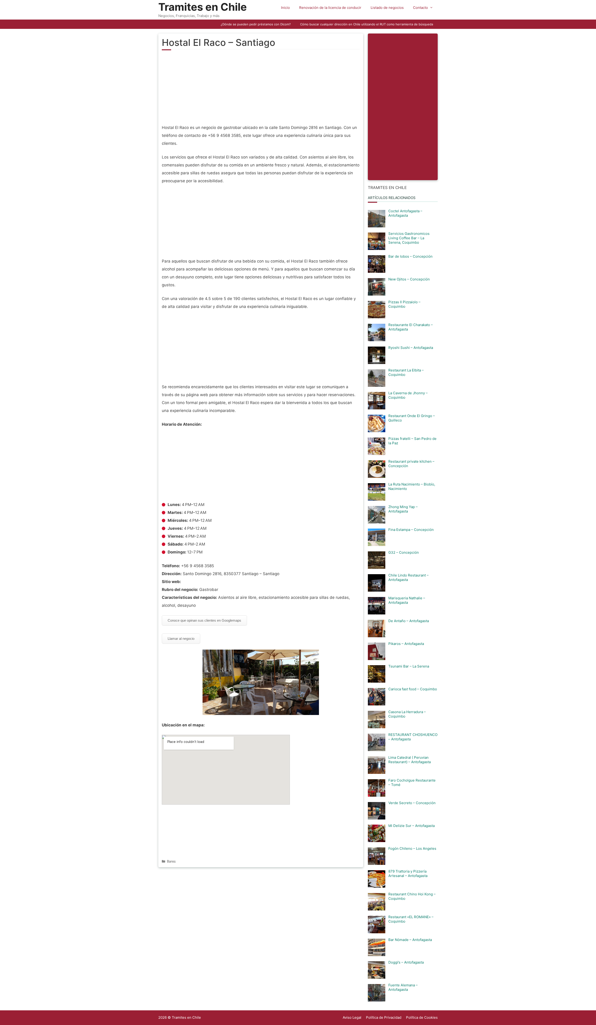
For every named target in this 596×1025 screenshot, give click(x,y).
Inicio (285, 7)
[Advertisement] (261, 89)
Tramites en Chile (202, 6)
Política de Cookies (422, 1017)
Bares (171, 861)
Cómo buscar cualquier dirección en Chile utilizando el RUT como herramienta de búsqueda (366, 24)
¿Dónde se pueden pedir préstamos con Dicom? (256, 24)
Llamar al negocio (181, 639)
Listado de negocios (387, 7)
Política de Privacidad (383, 1017)
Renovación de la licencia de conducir (330, 7)
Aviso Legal (352, 1017)
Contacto (420, 7)
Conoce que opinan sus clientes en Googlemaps (204, 620)
